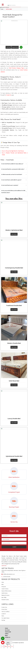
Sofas (3, 582)
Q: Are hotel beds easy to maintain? (9, 185)
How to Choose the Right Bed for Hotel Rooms (13, 151)
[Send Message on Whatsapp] (21, 47)
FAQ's (3, 616)
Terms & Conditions (5, 611)
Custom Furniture (5, 588)
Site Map (3, 620)
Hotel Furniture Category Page (16, 68)
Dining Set (4, 586)
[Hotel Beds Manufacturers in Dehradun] (14, 32)
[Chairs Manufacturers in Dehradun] (14, 214)
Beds (2, 584)
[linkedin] (12, 646)
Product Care (4, 607)
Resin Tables (4, 597)
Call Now (8, 47)
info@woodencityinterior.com (9, 574)
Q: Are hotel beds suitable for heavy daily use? (12, 163)
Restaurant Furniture (5, 595)
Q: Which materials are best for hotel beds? (11, 174)
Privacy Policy (4, 609)
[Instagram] (2, 646)
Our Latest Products (5, 618)
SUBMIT (14, 547)
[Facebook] (9, 646)
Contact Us (8, 95)
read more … (5, 565)
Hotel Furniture (4, 593)
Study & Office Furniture (6, 591)
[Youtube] (5, 646)
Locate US (4, 613)
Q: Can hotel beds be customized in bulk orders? (12, 169)
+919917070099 (6, 576)
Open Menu (2, 4)
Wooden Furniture (5, 599)
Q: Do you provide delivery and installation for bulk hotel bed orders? (13, 191)
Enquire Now (15, 47)
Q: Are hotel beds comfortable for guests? (11, 180)
